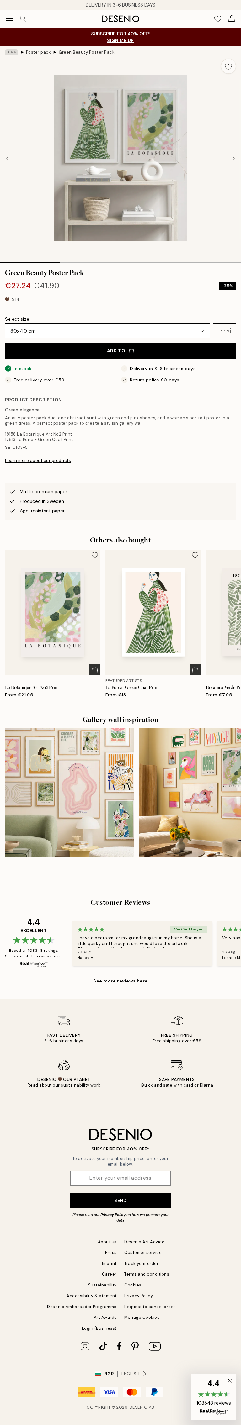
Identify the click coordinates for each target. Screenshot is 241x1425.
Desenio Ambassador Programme (82, 1306)
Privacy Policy (113, 1214)
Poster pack (38, 52)
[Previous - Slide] (8, 158)
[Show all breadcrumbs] (11, 52)
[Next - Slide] (233, 158)
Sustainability (102, 1285)
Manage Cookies (141, 1317)
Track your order (141, 1263)
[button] (224, 330)
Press (111, 1252)
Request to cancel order (149, 1306)
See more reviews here (120, 981)
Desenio (139, 1407)
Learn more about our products (38, 460)
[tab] (30, 260)
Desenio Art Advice (144, 1241)
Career (109, 1274)
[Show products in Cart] (231, 18)
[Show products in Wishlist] (218, 18)
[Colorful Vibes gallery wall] (69, 792)
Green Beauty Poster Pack (87, 52)
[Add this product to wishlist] (228, 66)
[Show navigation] (9, 18)
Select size (17, 319)
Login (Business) (99, 1328)
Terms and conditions (146, 1274)
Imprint (109, 1263)
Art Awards (105, 1317)
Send (120, 1200)
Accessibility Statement (92, 1295)
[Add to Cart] (94, 669)
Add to (116, 351)
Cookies (133, 1285)
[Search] (23, 18)
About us (107, 1241)
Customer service (143, 1252)
